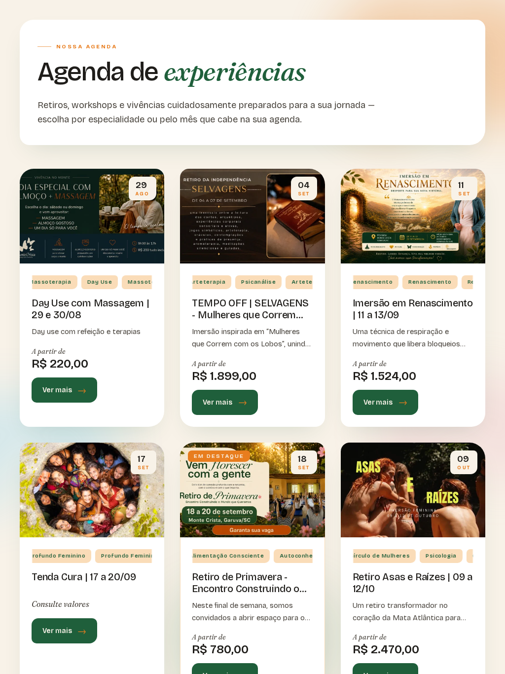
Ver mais (57, 390)
